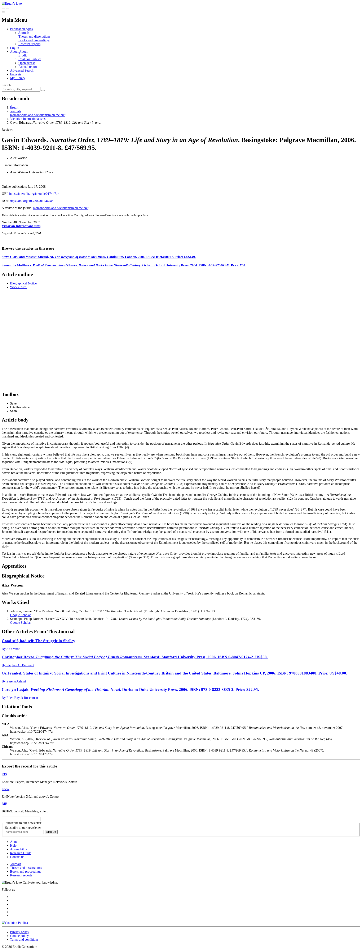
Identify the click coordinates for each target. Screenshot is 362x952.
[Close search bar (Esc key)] (7, 8)
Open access (26, 63)
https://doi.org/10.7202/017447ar (31, 201)
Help (13, 845)
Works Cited (18, 287)
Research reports (29, 44)
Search (6, 85)
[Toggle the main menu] (3, 12)
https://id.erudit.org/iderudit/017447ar (33, 193)
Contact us (17, 857)
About (23, 51)
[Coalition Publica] (15, 923)
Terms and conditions (24, 939)
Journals (23, 32)
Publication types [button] (21, 29)
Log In (14, 48)
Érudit (22, 55)
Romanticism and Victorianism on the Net (37, 115)
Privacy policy (19, 932)
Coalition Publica (29, 59)
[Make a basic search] (3, 8)
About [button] (14, 51)
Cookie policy (19, 936)
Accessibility (18, 849)
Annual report (27, 66)
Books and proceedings (33, 40)
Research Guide (20, 853)
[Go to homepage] (12, 3)
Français (15, 74)
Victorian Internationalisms (27, 118)
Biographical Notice (23, 283)
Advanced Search (22, 70)
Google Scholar (20, 615)
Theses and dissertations (34, 36)
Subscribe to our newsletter (23, 827)
